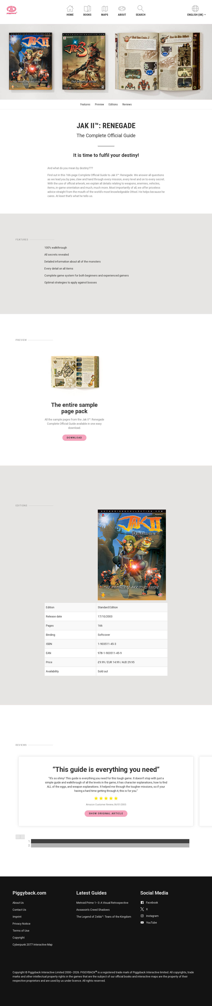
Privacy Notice (21, 923)
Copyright (19, 937)
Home (70, 14)
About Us (18, 902)
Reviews (127, 104)
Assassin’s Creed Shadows (93, 909)
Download (74, 437)
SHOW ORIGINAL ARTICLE (106, 813)
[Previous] (18, 837)
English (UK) (195, 14)
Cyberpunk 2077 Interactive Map (32, 944)
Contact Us (19, 909)
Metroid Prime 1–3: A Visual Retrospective (102, 902)
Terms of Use (21, 930)
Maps (104, 14)
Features (85, 104)
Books (87, 14)
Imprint (17, 916)
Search (140, 14)
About (122, 14)
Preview (99, 104)
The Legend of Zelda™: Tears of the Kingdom (103, 916)
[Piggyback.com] (12, 13)
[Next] (22, 837)
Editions (113, 104)
